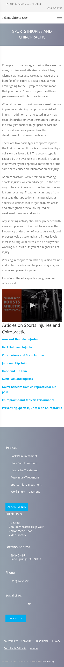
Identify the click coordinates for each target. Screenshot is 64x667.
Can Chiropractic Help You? (26, 527)
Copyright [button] (26, 640)
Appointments (17, 506)
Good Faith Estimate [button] (15, 648)
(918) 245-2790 (54, 8)
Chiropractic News (20, 531)
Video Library (17, 535)
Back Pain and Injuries (17, 347)
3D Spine (14, 523)
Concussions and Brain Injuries (23, 355)
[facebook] (14, 604)
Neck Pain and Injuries (17, 379)
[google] (7, 604)
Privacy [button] (56, 640)
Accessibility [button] (11, 640)
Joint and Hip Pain (14, 363)
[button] (32, 305)
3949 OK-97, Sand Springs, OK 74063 (23, 4)
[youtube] (22, 604)
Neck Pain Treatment (24, 463)
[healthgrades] (29, 604)
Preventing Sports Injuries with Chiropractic (32, 408)
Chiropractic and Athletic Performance (28, 400)
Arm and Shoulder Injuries (20, 339)
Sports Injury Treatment (26, 484)
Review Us (16, 618)
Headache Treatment (24, 470)
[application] (32, 305)
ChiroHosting (48, 661)
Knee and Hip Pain (14, 371)
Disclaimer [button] (42, 640)
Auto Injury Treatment (25, 477)
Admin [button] (34, 648)
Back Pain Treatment (24, 456)
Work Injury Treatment (25, 491)
